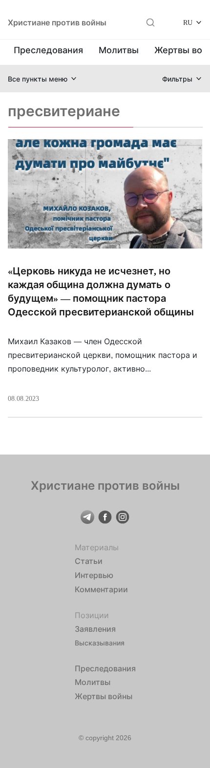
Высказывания (100, 643)
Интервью (94, 575)
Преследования (48, 50)
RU (187, 22)
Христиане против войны (57, 22)
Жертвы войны (103, 696)
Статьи (89, 561)
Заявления (95, 629)
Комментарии (101, 589)
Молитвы (119, 50)
